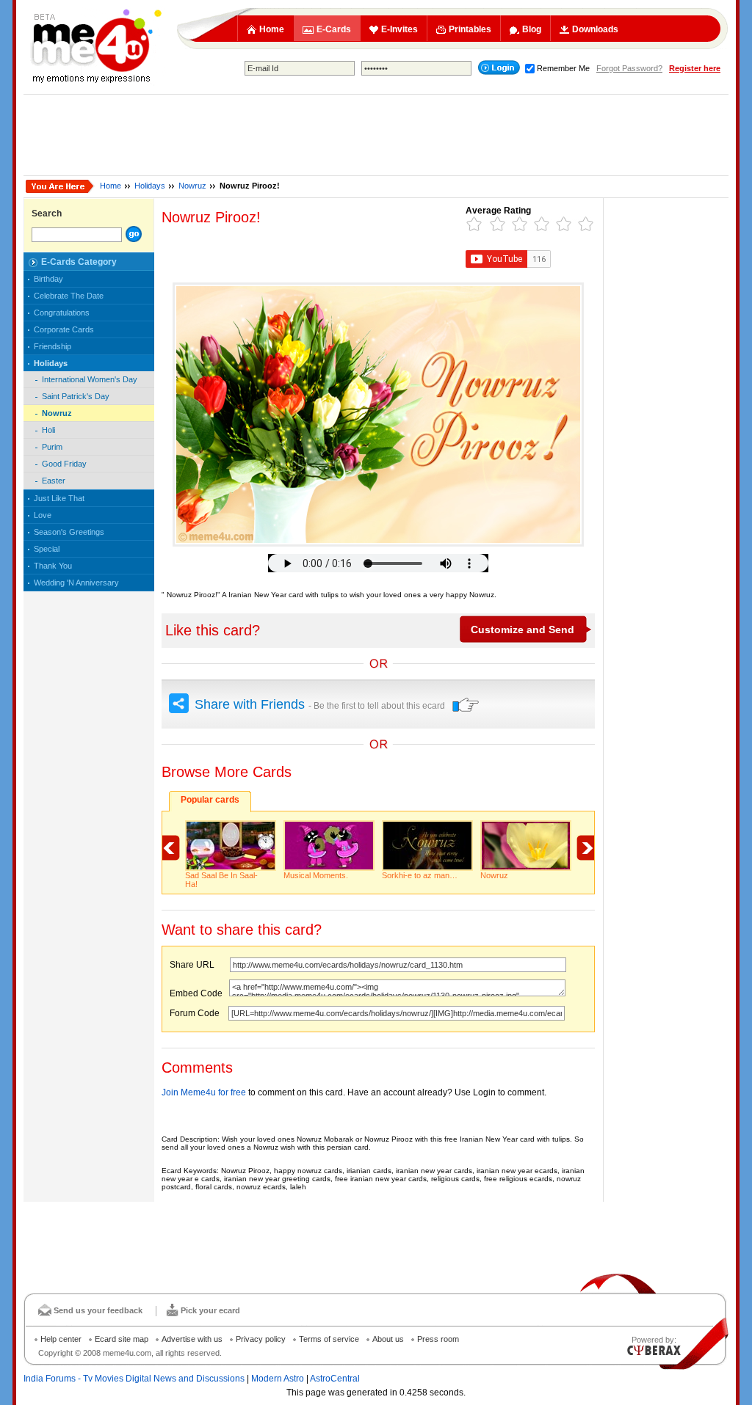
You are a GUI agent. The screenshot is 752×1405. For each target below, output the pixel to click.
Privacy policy (261, 1339)
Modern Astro (277, 1378)
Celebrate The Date (69, 295)
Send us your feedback (98, 1310)
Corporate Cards (64, 329)
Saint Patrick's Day (75, 396)
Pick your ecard (210, 1310)
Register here (694, 68)
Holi (48, 430)
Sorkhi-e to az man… (420, 875)
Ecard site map (121, 1339)
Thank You (53, 565)
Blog (531, 29)
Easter (53, 480)
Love (42, 515)
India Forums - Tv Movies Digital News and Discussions (134, 1378)
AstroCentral (335, 1378)
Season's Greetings (69, 532)
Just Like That (59, 498)
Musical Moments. (315, 875)
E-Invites (399, 29)
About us (388, 1339)
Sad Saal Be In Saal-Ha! (221, 879)
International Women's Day (89, 379)
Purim (52, 446)
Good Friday (64, 463)
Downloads (595, 29)
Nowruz (192, 185)
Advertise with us (192, 1339)
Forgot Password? (629, 68)
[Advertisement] (376, 135)
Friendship (52, 346)
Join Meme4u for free (204, 1092)
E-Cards (334, 29)
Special (46, 548)
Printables (470, 29)
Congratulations (62, 312)
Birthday (48, 278)
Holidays (149, 185)
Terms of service (329, 1339)
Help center (61, 1339)
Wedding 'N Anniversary (76, 582)
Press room (438, 1339)
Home (271, 29)
